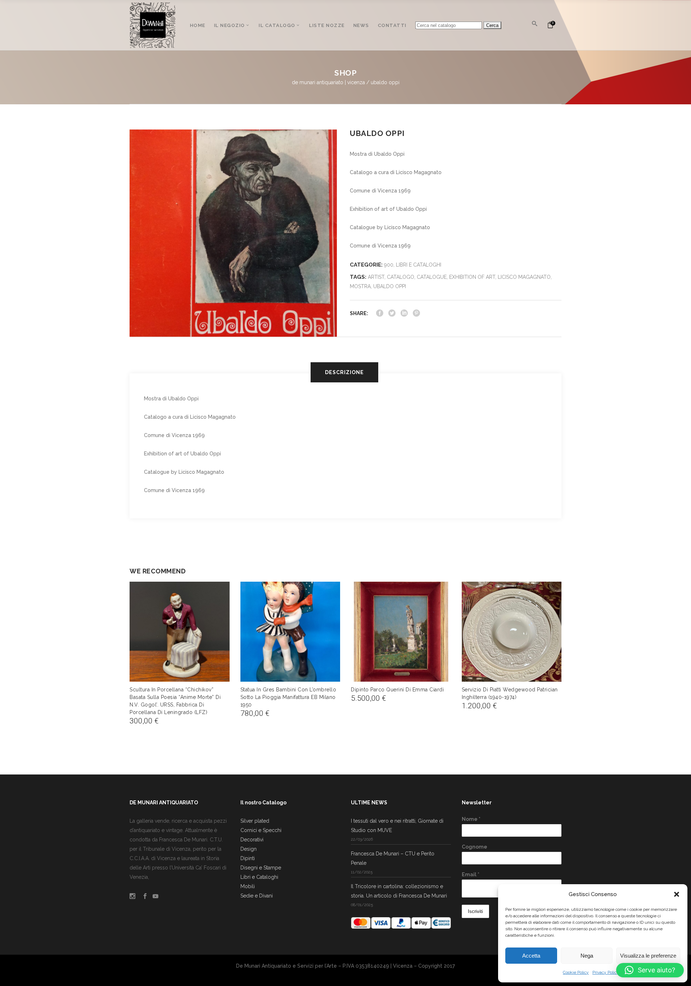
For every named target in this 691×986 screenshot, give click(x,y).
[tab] (346, 372)
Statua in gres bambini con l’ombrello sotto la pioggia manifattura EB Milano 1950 (288, 697)
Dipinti (247, 858)
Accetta (531, 956)
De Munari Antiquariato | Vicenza (328, 82)
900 (388, 265)
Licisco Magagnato (524, 277)
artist (376, 277)
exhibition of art (472, 277)
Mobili (247, 886)
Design (248, 849)
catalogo (400, 277)
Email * (470, 874)
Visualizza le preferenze (648, 956)
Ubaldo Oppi (389, 286)
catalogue (432, 277)
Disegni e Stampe (260, 868)
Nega (587, 956)
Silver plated (254, 821)
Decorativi (251, 839)
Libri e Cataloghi (418, 265)
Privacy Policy (605, 972)
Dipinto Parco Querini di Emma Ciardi (397, 689)
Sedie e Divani (256, 896)
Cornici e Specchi (260, 830)
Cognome (474, 847)
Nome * (471, 819)
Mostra (360, 286)
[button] (676, 894)
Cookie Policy (576, 972)
